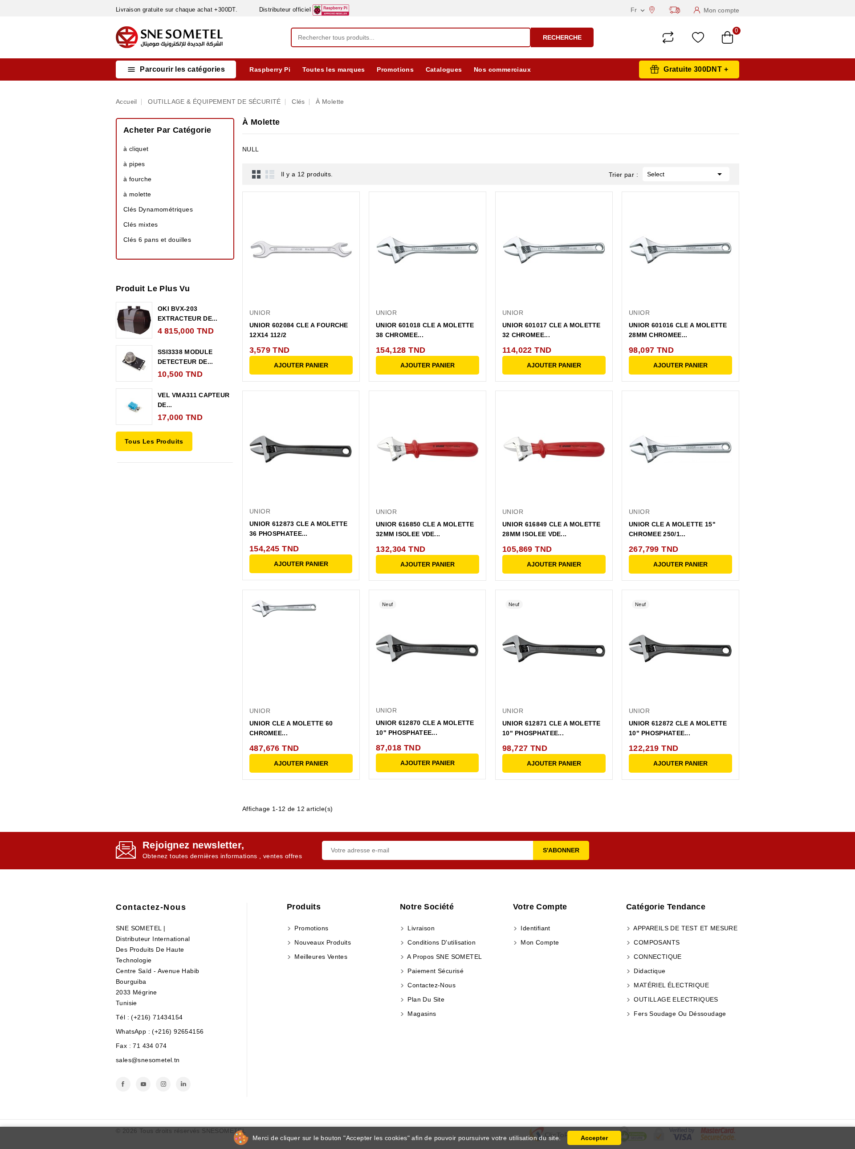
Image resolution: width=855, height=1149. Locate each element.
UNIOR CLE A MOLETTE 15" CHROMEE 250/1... (672, 529)
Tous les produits (154, 441)
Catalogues (444, 69)
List (269, 174)
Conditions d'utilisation (441, 942)
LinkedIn (183, 1084)
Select (686, 174)
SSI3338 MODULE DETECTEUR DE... (185, 356)
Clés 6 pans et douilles (157, 239)
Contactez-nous (151, 907)
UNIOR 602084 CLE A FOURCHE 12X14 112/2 (298, 330)
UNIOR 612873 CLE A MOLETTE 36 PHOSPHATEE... (298, 528)
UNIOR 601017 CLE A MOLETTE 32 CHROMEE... (551, 330)
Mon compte (539, 942)
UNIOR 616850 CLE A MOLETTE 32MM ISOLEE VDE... (425, 529)
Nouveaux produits (322, 942)
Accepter (594, 1137)
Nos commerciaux (502, 69)
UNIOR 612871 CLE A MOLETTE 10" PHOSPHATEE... (551, 728)
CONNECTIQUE (657, 956)
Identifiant (534, 928)
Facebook (123, 1084)
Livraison (420, 928)
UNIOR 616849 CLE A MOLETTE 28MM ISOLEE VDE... (551, 529)
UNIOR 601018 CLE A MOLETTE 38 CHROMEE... (425, 330)
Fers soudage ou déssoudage (679, 1013)
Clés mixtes (140, 224)
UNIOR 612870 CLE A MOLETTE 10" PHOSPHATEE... (425, 727)
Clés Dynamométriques (158, 209)
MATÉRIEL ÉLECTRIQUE (670, 985)
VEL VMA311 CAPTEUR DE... (193, 399)
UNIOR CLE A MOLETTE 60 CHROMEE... (291, 728)
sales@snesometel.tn (148, 1059)
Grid (256, 174)
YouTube (143, 1084)
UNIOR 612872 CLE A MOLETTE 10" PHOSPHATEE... (678, 728)
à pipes (134, 163)
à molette (137, 194)
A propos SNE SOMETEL (444, 956)
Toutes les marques (333, 69)
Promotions (395, 69)
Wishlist (698, 38)
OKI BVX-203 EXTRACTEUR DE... (188, 313)
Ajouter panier (301, 365)
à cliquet (136, 148)
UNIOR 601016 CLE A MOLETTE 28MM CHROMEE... (678, 330)
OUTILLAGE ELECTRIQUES (675, 999)
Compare (668, 37)
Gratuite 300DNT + (696, 69)
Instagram (163, 1084)
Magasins (421, 1013)
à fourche (137, 179)
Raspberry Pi (269, 69)
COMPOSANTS (656, 942)
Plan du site (425, 999)
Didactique (648, 970)
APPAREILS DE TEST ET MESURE (684, 928)
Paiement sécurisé (435, 970)
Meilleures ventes (320, 956)
